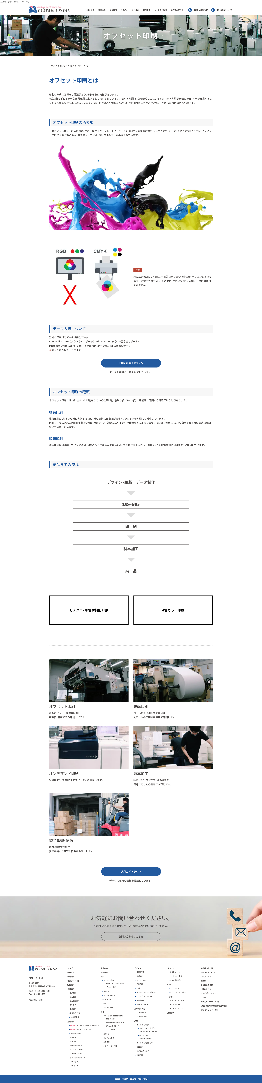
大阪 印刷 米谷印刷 (6, 2)
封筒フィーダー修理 (110, 1046)
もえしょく (174, 972)
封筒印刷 (106, 1034)
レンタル (170, 996)
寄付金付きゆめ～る (113, 1026)
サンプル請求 (110, 1029)
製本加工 (106, 1003)
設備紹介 (124, 10)
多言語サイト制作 (145, 1038)
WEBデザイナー (75, 1062)
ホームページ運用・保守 (145, 1043)
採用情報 (146, 10)
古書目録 (140, 984)
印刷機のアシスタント (84, 1029)
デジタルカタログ (143, 1051)
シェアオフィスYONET (178, 1000)
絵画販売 (170, 1013)
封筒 (102, 1012)
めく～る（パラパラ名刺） (178, 992)
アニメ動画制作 (175, 980)
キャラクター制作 (176, 976)
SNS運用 (140, 1055)
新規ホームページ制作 (146, 1028)
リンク (203, 997)
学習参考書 (140, 972)
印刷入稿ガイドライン (131, 363)
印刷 (70, 65)
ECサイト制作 (144, 1035)
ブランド (170, 968)
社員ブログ (71, 980)
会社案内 (135, 10)
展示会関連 (140, 1000)
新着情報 (71, 976)
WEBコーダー (74, 1066)
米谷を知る (89, 10)
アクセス (73, 1005)
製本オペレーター (76, 1045)
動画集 (203, 980)
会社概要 (73, 997)
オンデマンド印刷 (109, 995)
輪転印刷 (106, 991)
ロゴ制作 (140, 976)
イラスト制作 (141, 980)
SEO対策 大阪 (139, 1008)
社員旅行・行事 (75, 1013)
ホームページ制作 (143, 1025)
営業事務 (73, 1037)
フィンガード (174, 988)
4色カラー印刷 (111, 987)
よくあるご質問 (160, 10)
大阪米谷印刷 (143, 1079)
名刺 (138, 988)
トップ (52, 65)
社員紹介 (73, 1009)
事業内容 (101, 10)
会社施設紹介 (74, 1001)
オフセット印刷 (81, 65)
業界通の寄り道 (177, 10)
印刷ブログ (107, 999)
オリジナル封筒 (108, 1038)
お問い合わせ (200, 10)
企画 (169, 984)
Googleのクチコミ (208, 1001)
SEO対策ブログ (142, 1016)
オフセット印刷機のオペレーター (88, 1025)
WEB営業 (73, 1041)
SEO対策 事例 (141, 1012)
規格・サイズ (110, 1019)
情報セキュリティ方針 (209, 1010)
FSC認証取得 (74, 1017)
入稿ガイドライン (131, 871)
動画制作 (140, 1047)
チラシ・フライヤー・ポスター (146, 992)
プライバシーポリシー (209, 993)
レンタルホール (175, 1004)
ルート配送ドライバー (77, 1049)
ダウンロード (206, 976)
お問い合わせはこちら (131, 936)
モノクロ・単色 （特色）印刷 (115, 983)
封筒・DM (106, 1042)
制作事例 (113, 10)
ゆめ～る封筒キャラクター (115, 1022)
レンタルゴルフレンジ (177, 1008)
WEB (136, 1021)
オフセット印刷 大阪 (21, 2)
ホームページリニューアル (148, 1031)
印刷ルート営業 (75, 1033)
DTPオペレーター (76, 1053)
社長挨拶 (73, 993)
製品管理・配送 (108, 1007)
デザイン (137, 968)
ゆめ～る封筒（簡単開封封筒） (113, 1016)
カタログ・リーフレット (144, 996)
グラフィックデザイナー (78, 1058)
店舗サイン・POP (142, 1004)
